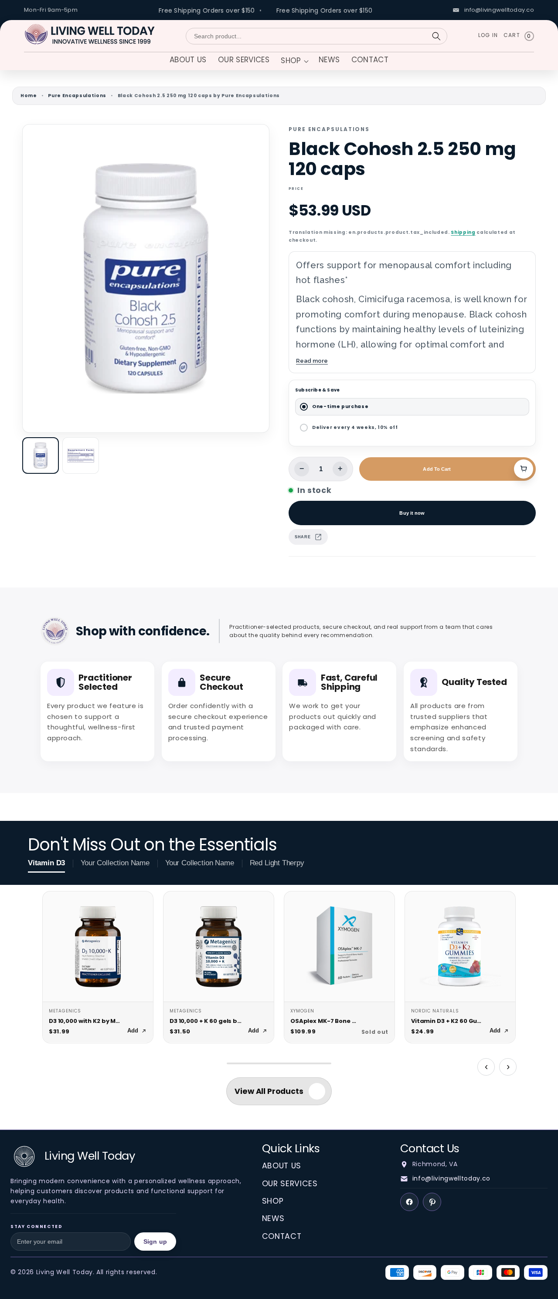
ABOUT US (281, 1166)
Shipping (463, 232)
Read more (312, 360)
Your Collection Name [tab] (115, 863)
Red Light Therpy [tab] (277, 863)
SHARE (302, 537)
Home (28, 96)
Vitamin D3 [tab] (46, 863)
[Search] (436, 36)
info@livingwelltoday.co (451, 1178)
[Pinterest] (432, 1202)
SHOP (273, 1201)
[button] (294, 61)
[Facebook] (409, 1202)
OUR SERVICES (290, 1183)
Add (132, 1030)
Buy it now (412, 513)
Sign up (155, 1241)
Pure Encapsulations (77, 96)
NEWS (273, 1218)
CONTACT (282, 1236)
